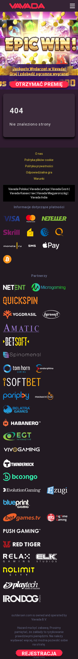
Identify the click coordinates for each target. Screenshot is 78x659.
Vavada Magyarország (52, 193)
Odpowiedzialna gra (39, 172)
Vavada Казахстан (22, 193)
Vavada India (39, 197)
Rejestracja (39, 653)
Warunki (39, 178)
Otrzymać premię (39, 84)
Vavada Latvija (39, 189)
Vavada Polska (18, 189)
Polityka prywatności (39, 166)
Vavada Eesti (59, 189)
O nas (39, 153)
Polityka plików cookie (39, 160)
